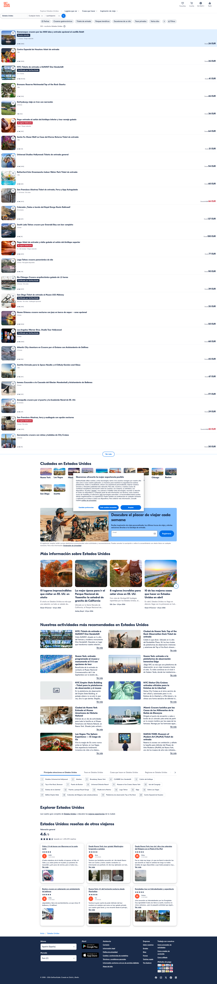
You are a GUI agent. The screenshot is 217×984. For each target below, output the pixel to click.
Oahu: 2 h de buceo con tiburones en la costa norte (60, 847)
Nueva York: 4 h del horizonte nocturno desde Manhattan (107, 890)
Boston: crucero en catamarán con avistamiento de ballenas (61, 890)
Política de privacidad (110, 952)
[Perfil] (210, 3)
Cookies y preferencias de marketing (115, 956)
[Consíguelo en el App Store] (90, 955)
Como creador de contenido (164, 952)
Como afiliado (162, 957)
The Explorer (147, 963)
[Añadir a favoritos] (13, 33)
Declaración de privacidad (72, 546)
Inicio (42, 933)
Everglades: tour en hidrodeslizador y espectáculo (154, 889)
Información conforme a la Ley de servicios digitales (121, 963)
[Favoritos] (182, 3)
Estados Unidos (70, 814)
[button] (108, 38)
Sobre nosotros (148, 945)
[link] (108, 38)
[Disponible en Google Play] (90, 947)
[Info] (64, 26)
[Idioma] (201, 3)
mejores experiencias (96, 814)
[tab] (60, 772)
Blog (144, 952)
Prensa (145, 956)
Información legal (109, 948)
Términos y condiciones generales (114, 959)
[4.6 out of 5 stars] (47, 839)
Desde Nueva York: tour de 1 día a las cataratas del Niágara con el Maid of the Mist (153, 847)
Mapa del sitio (108, 966)
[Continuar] (176, 586)
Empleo (145, 948)
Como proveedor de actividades (164, 946)
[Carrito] (191, 3)
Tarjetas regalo (148, 959)
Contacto (106, 945)
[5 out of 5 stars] (62, 852)
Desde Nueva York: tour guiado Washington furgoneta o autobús (106, 847)
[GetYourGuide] (7, 4)
